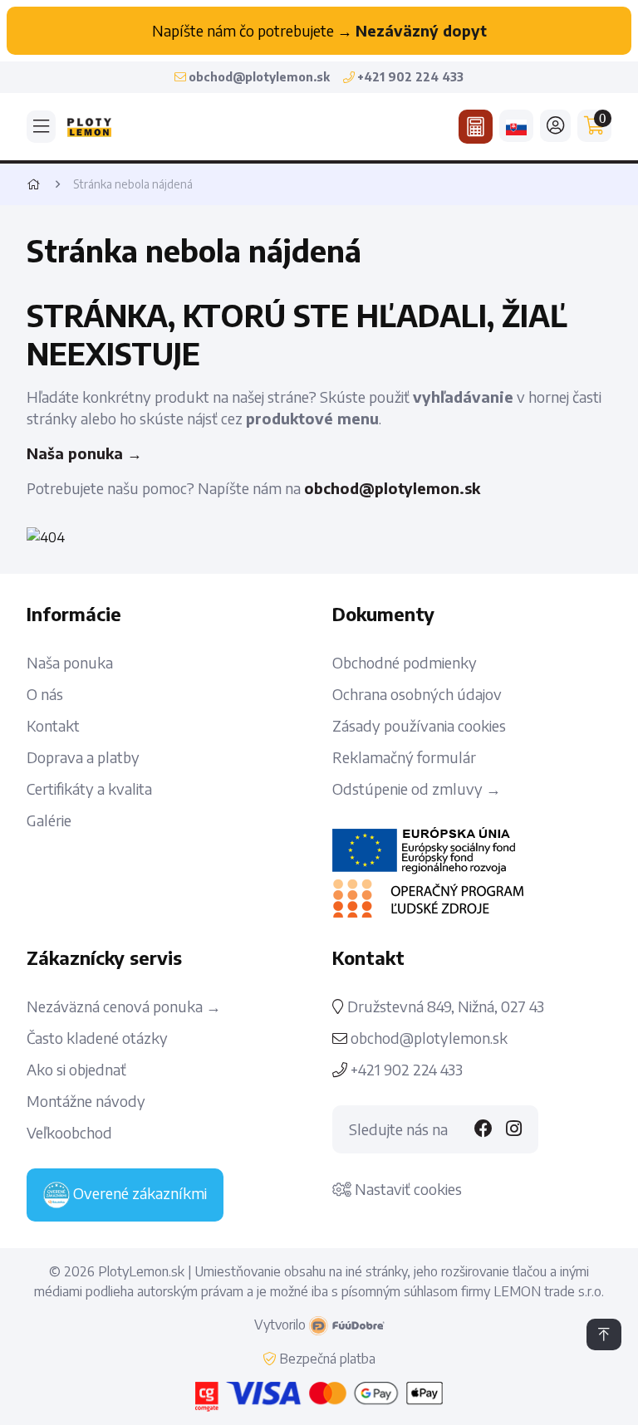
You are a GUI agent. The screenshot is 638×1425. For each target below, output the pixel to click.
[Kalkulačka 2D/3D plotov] (476, 127)
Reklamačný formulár (404, 757)
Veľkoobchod (69, 1133)
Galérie (49, 820)
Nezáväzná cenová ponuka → (124, 1006)
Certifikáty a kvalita (89, 789)
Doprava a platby (83, 757)
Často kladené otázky (97, 1038)
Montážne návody (86, 1101)
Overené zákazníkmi (138, 1192)
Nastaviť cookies (406, 1189)
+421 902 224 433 (405, 1069)
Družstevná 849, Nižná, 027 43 (444, 1006)
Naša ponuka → (84, 453)
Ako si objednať (76, 1069)
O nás (45, 694)
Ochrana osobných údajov (417, 694)
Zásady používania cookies (419, 726)
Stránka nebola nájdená (133, 184)
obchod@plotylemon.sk (392, 487)
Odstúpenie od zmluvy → (416, 789)
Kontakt (53, 726)
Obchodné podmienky (404, 663)
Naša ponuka (70, 663)
